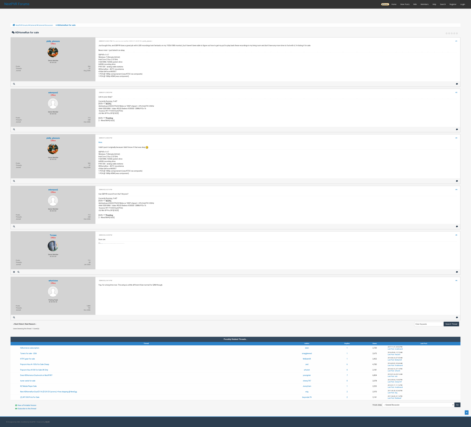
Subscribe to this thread (27, 409)
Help (434, 4)
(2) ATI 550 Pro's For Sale (29, 397)
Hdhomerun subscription (29, 348)
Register (453, 4)
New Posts (405, 4)
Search (443, 4)
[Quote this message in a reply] (457, 84)
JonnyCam (307, 386)
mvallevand (399, 349)
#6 (456, 280)
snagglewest (307, 353)
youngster (307, 375)
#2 (456, 92)
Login (462, 4)
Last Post (391, 349)
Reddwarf (398, 398)
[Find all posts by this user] (14, 84)
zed (306, 364)
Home (394, 4)
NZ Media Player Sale (28, 386)
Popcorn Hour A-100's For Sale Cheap (34, 364)
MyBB (47, 422)
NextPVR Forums (16, 4)
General (33, 25)
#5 (456, 235)
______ (385, 4)
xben (307, 348)
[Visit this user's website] (14, 272)
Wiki (415, 4)
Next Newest (30, 324)
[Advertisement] (235, 15)
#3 (456, 138)
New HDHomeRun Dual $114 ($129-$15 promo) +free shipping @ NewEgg (48, 392)
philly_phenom (53, 41)
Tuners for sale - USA (28, 353)
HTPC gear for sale (27, 359)
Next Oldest (19, 324)
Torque (53, 235)
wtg (306, 392)
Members (425, 4)
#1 (456, 41)
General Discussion (45, 25)
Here (100, 142)
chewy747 (307, 381)
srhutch (307, 370)
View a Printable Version (27, 405)
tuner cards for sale (27, 381)
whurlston (53, 281)
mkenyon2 (53, 92)
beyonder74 (307, 397)
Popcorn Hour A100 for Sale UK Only (34, 370)
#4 (456, 189)
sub (396, 376)
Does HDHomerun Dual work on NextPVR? (36, 375)
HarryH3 (397, 354)
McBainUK (307, 359)
